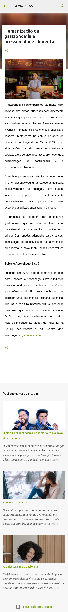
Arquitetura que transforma (20, 566)
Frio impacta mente (15, 502)
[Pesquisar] (62, 6)
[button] (7, 50)
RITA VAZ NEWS (22, 6)
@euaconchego (31, 335)
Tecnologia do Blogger (36, 606)
